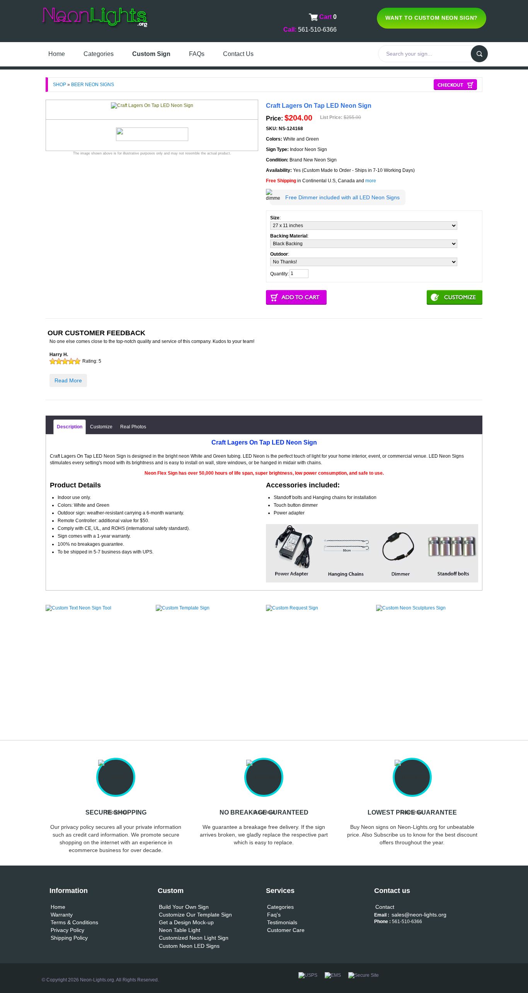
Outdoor (279, 254)
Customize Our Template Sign (195, 915)
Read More (68, 380)
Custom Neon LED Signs (189, 946)
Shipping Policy (69, 938)
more (370, 180)
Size (274, 218)
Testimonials (282, 922)
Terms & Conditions (74, 922)
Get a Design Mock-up (186, 922)
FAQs (196, 54)
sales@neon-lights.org (419, 915)
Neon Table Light (179, 930)
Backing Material (288, 236)
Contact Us (238, 54)
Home (56, 54)
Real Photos (133, 426)
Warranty (62, 915)
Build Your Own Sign (184, 907)
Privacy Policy (67, 930)
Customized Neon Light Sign (193, 938)
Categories (98, 54)
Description (69, 426)
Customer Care (286, 930)
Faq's (274, 915)
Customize (101, 426)
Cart (326, 17)
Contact (384, 907)
